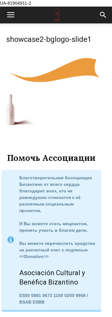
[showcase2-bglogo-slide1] (56, 87)
